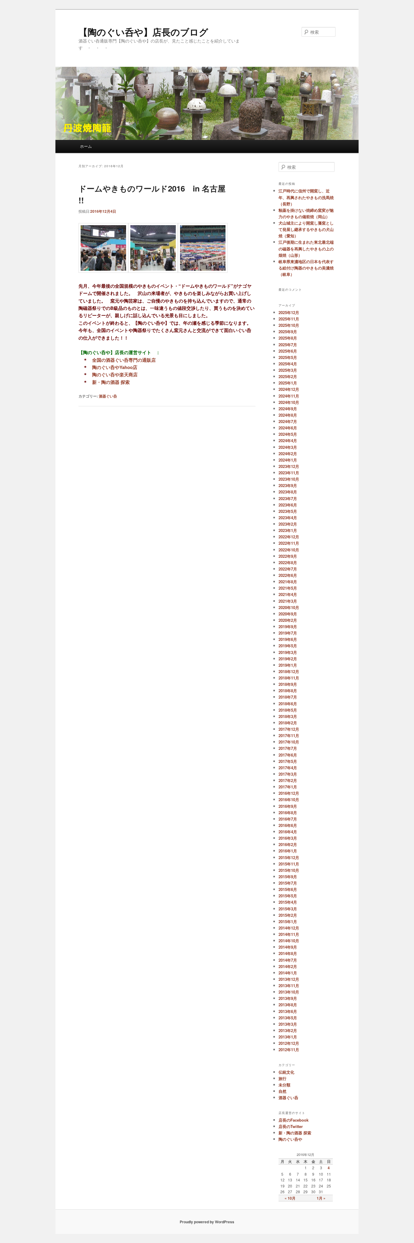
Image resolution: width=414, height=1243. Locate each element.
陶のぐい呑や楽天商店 (115, 374)
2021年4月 (288, 594)
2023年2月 (288, 524)
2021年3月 (288, 601)
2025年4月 (288, 364)
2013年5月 (288, 1018)
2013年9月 (288, 998)
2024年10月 (289, 402)
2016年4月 (288, 832)
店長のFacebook (294, 1120)
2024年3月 (288, 447)
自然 (282, 1091)
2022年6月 (288, 575)
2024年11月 (289, 396)
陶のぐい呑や (290, 1139)
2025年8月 (288, 338)
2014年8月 (288, 953)
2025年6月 (288, 351)
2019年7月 (288, 633)
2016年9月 (288, 806)
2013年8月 (288, 1005)
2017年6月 (288, 755)
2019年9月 (288, 626)
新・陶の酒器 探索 (111, 382)
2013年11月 (289, 985)
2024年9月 (288, 409)
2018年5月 (288, 710)
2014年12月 (289, 928)
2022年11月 (289, 543)
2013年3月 (288, 1024)
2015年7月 (288, 883)
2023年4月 (288, 517)
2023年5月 (288, 511)
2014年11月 (289, 934)
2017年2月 (288, 780)
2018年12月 (289, 671)
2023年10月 (289, 479)
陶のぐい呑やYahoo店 (114, 367)
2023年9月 (288, 485)
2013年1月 (288, 1037)
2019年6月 (288, 639)
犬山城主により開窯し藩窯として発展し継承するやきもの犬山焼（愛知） (306, 229)
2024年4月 (288, 440)
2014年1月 (288, 973)
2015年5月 (288, 896)
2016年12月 (289, 793)
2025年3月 (288, 370)
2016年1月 (288, 851)
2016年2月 (288, 844)
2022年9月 (288, 556)
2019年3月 (288, 652)
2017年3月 (288, 774)
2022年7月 (288, 569)
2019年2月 (288, 659)
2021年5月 (288, 588)
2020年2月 (288, 620)
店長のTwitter (291, 1126)
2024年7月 (288, 421)
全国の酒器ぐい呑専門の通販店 (124, 360)
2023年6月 (288, 505)
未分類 (284, 1085)
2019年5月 (288, 646)
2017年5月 (288, 761)
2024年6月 (288, 428)
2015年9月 (288, 876)
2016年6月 (288, 825)
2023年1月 (288, 530)
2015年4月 (288, 902)
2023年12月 (289, 466)
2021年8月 (288, 581)
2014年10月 (289, 940)
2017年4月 (288, 768)
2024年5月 (288, 434)
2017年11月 (289, 735)
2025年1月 (288, 383)
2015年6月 (288, 889)
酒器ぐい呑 (108, 396)
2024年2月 (288, 453)
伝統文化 (286, 1072)
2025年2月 (288, 376)
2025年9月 (288, 331)
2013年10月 (289, 992)
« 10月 (290, 1198)
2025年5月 (288, 357)
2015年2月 (288, 915)
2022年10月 (289, 550)
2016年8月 (288, 812)
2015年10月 (289, 870)
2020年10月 (289, 607)
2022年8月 (288, 562)
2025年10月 (289, 325)
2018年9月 (288, 684)
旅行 (282, 1078)
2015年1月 (288, 921)
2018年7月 (288, 697)
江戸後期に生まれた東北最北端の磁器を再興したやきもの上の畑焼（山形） (306, 248)
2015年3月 (288, 909)
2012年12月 (289, 1043)
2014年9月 (288, 947)
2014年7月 (288, 960)
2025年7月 (288, 344)
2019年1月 (288, 665)
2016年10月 (289, 799)
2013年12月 (289, 979)
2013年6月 (288, 1011)
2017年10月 (289, 742)
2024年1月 (288, 460)
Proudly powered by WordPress (207, 1221)
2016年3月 (288, 838)
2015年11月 (289, 864)
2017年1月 (288, 787)
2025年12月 (289, 312)
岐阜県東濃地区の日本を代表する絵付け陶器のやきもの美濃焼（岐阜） (306, 268)
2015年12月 (289, 857)
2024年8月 (288, 415)
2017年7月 (288, 748)
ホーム (86, 146)
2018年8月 (288, 690)
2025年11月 (289, 319)
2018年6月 (288, 703)
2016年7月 (288, 819)
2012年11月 (289, 1049)
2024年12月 (289, 389)
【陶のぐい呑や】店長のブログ (143, 31)
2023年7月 (288, 498)
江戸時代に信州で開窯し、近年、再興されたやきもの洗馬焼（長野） (306, 197)
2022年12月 (289, 537)
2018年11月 (289, 678)
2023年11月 (289, 473)
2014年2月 (288, 966)
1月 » (321, 1198)
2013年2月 (288, 1030)
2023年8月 (288, 492)
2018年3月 (288, 716)
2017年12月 (289, 729)
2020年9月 (288, 614)
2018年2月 (288, 723)
